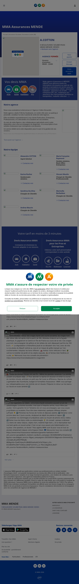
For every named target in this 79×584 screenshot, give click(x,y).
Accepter (56, 308)
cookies (57, 301)
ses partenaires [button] (40, 289)
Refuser (22, 308)
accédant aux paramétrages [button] (14, 301)
